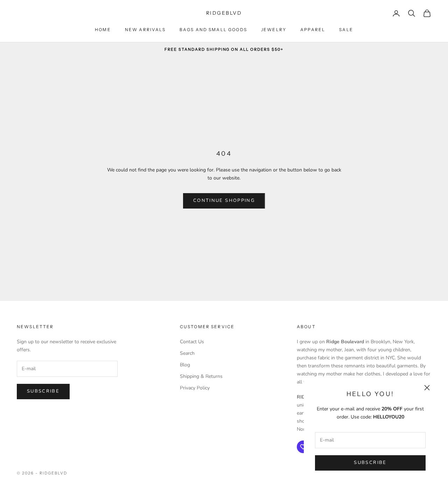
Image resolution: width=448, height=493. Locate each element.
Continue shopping (224, 200)
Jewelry (273, 29)
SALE (346, 29)
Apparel (312, 29)
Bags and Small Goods (213, 29)
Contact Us (192, 341)
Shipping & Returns (201, 376)
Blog (185, 364)
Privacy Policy (195, 388)
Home (103, 29)
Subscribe (370, 462)
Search (187, 353)
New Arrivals (145, 29)
